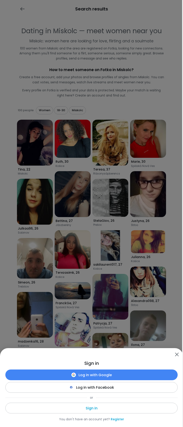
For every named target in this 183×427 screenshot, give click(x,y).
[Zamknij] (176, 354)
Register (117, 419)
